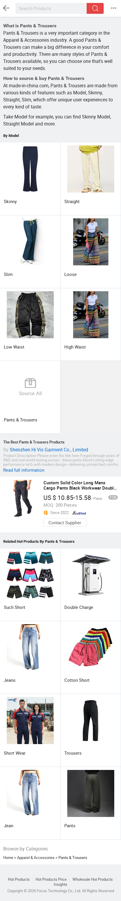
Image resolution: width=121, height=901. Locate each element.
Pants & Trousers (20, 420)
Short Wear (15, 753)
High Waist (75, 347)
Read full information (23, 470)
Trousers (73, 753)
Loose (70, 274)
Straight (72, 201)
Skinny (10, 201)
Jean (8, 825)
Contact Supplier (64, 522)
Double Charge (78, 607)
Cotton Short (77, 680)
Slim (8, 274)
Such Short (14, 607)
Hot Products (19, 879)
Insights (60, 884)
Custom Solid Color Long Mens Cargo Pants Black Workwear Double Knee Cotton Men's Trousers (79, 488)
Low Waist (14, 347)
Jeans (10, 680)
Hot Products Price (51, 879)
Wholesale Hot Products (93, 879)
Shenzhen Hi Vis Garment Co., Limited (49, 449)
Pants (69, 825)
